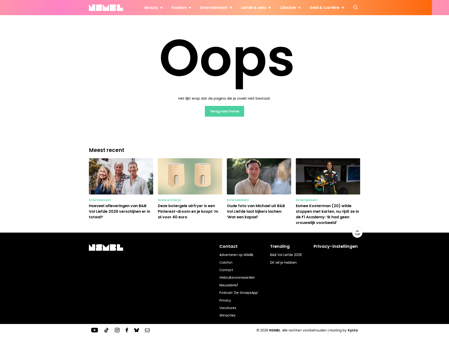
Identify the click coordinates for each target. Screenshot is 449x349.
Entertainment (214, 7)
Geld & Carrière (325, 7)
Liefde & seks (253, 7)
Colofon (225, 262)
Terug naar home (224, 111)
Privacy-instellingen (336, 246)
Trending (280, 246)
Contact (226, 270)
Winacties (227, 315)
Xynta (353, 330)
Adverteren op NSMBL (236, 254)
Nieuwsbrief (228, 285)
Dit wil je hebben (283, 262)
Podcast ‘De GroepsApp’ (238, 292)
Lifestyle (288, 7)
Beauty (151, 7)
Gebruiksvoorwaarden (237, 277)
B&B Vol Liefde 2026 (286, 254)
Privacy (225, 300)
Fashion (179, 7)
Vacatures (227, 308)
